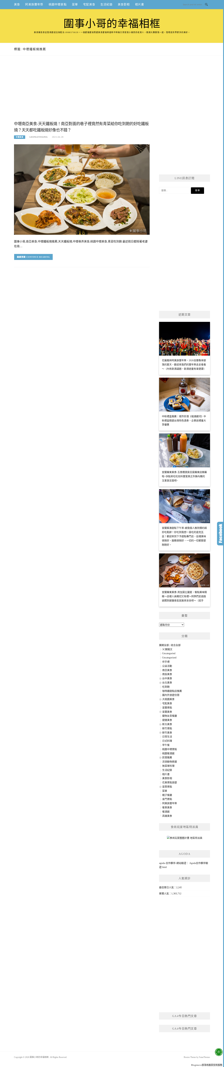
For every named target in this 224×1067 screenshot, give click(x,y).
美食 (17, 4)
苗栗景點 (167, 786)
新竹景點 (167, 728)
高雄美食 (167, 816)
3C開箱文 (167, 649)
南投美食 (167, 674)
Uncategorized (169, 657)
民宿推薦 (167, 757)
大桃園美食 (168, 699)
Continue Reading (38, 257)
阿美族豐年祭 (34, 4)
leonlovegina (39, 137)
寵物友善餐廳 (169, 716)
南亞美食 (167, 670)
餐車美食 (167, 807)
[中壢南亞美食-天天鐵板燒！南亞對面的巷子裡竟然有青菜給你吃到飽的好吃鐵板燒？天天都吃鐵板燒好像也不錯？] (82, 189)
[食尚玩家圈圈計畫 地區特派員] (184, 839)
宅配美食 (89, 4)
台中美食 (167, 678)
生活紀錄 (106, 4)
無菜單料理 (168, 766)
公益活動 (167, 666)
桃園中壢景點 (58, 4)
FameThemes (204, 1057)
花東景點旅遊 (169, 782)
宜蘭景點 (167, 707)
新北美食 (167, 724)
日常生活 (167, 736)
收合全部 (176, 645)
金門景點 (167, 799)
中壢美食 (19, 137)
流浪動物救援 (169, 761)
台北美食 (167, 682)
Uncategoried (168, 653)
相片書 (139, 4)
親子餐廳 (167, 795)
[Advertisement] (82, 92)
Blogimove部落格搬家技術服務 (206, 1065)
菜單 (75, 4)
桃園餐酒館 (168, 753)
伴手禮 (166, 661)
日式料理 (167, 741)
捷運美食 (167, 720)
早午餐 (166, 745)
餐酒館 (166, 811)
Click (220, 533)
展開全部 (164, 645)
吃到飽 (166, 687)
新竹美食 (167, 732)
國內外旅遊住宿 (170, 695)
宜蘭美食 (167, 712)
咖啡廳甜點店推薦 (172, 691)
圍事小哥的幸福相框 (112, 24)
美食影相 (124, 4)
